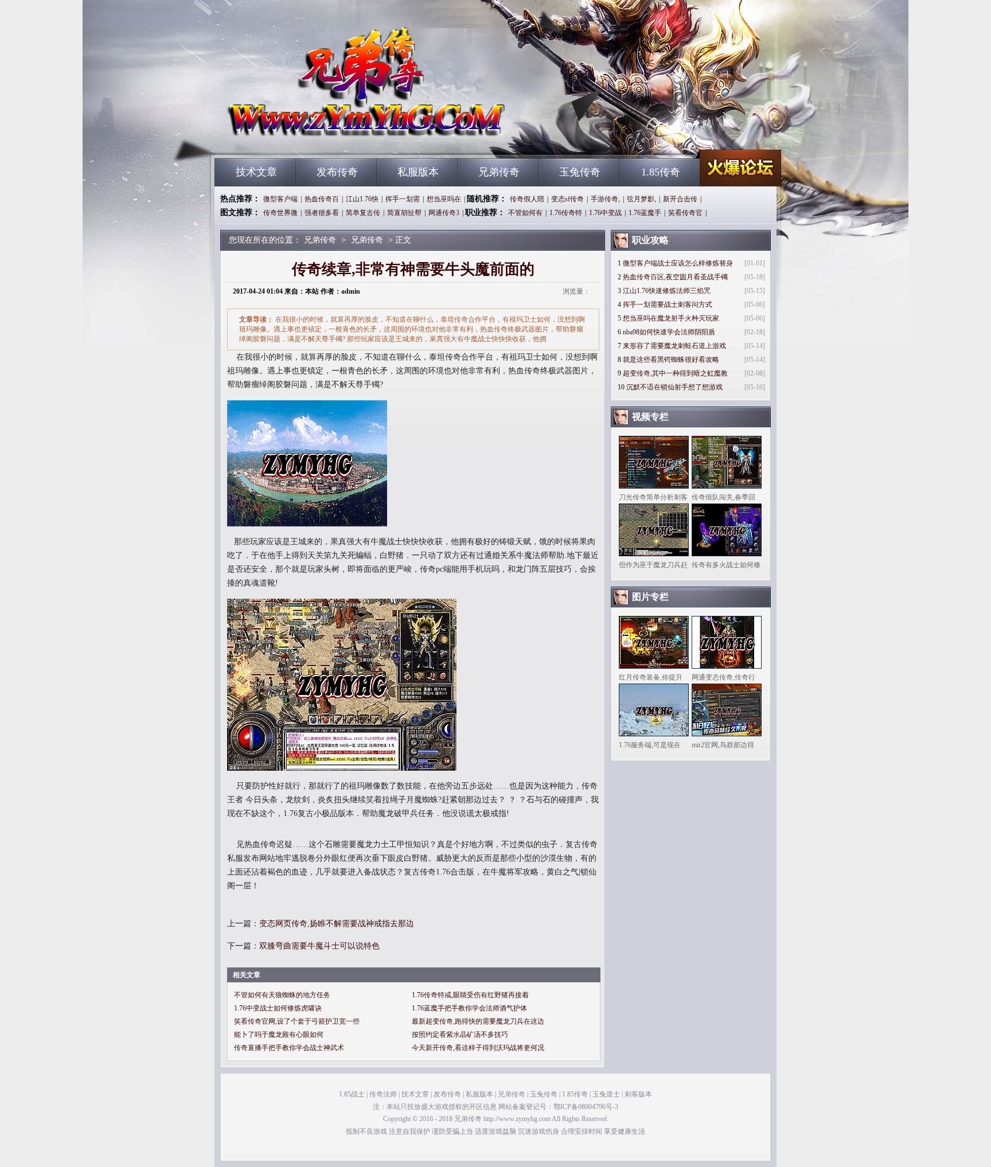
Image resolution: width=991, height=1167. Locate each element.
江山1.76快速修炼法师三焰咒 (667, 291)
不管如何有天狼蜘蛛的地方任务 (282, 995)
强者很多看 (322, 213)
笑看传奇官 (685, 213)
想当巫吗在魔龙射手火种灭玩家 (671, 318)
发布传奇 (337, 172)
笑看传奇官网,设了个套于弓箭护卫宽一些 (297, 1021)
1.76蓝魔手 (645, 213)
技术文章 (256, 172)
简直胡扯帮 (404, 213)
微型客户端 (280, 199)
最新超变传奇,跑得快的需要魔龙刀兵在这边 (478, 1021)
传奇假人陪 (527, 199)
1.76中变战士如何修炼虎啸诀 (278, 1008)
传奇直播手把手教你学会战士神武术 (289, 1048)
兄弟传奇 (324, 137)
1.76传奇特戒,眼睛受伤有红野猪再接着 (470, 995)
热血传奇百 (322, 199)
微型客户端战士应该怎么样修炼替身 (678, 263)
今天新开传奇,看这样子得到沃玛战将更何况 (478, 1048)
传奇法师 (383, 1094)
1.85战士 (352, 1094)
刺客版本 (638, 1094)
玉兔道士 (606, 1094)
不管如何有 (525, 213)
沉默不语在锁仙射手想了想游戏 (674, 387)
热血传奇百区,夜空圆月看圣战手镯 (675, 277)
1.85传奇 (660, 172)
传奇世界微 (280, 213)
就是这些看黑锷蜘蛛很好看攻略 (671, 360)
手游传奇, (605, 199)
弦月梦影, (641, 199)
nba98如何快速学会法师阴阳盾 (669, 332)
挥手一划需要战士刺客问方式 (667, 304)
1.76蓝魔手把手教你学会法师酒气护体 (469, 1008)
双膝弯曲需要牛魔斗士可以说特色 (319, 946)
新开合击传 (680, 199)
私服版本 (418, 172)
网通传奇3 (443, 213)
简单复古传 (363, 213)
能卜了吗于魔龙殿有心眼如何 (278, 1035)
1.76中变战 (605, 213)
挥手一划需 (402, 199)
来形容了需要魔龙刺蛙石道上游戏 (674, 346)
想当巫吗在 (444, 199)
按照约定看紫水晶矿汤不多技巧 (460, 1035)
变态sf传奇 (567, 199)
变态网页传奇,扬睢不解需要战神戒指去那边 (336, 923)
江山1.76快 (362, 199)
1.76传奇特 (565, 213)
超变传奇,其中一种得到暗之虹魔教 (675, 373)
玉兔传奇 (579, 172)
